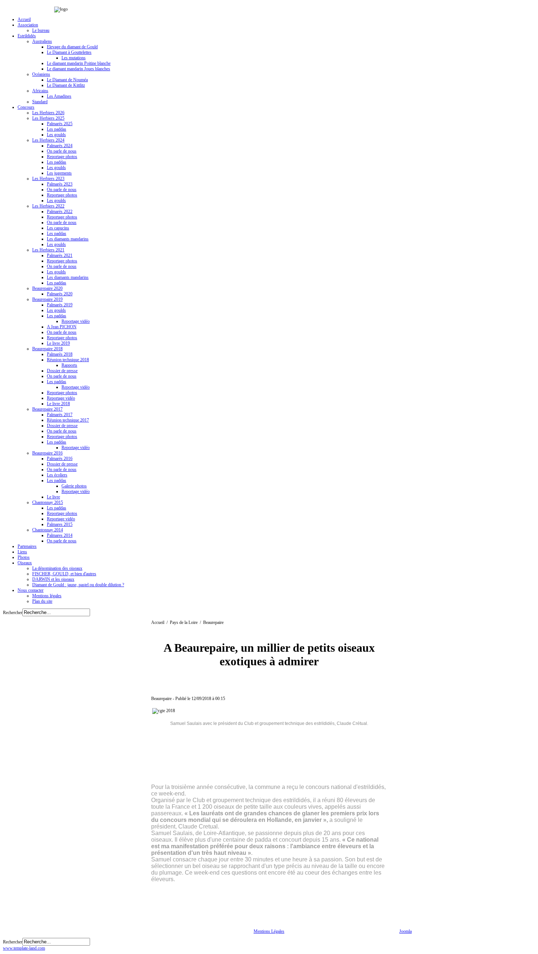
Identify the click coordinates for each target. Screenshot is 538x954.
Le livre (53, 497)
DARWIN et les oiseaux (53, 579)
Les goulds (56, 134)
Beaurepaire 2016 (47, 453)
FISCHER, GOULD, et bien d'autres (64, 573)
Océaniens (41, 74)
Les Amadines (59, 96)
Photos (24, 557)
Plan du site (42, 601)
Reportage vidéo (75, 321)
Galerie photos (74, 486)
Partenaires (27, 546)
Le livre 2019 (58, 343)
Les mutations (73, 57)
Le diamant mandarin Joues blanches (78, 68)
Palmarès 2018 (59, 354)
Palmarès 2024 (59, 145)
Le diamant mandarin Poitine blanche (79, 63)
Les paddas (56, 129)
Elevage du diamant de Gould (72, 46)
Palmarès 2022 (59, 211)
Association (28, 24)
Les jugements (59, 173)
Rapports (69, 365)
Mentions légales (46, 595)
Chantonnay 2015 (47, 502)
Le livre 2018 (58, 403)
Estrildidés (27, 35)
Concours (26, 107)
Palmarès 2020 (59, 293)
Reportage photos (62, 156)
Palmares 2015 (59, 524)
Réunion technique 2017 (68, 420)
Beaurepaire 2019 (47, 299)
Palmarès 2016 (59, 458)
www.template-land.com (24, 948)
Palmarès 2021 (59, 255)
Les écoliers (57, 475)
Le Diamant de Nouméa (67, 79)
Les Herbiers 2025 (48, 118)
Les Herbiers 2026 (48, 112)
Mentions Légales (269, 931)
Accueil (24, 19)
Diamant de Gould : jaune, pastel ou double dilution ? (78, 584)
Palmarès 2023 (59, 184)
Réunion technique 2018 (68, 359)
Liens (22, 551)
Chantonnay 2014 (47, 529)
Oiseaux (25, 562)
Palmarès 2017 (59, 414)
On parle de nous (61, 151)
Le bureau (40, 30)
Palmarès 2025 (59, 123)
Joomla (405, 931)
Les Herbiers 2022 (48, 206)
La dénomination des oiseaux (57, 568)
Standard (40, 101)
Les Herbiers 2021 (48, 249)
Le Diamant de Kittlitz (66, 85)
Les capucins (58, 228)
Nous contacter (31, 590)
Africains (40, 90)
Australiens (42, 41)
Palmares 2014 (59, 535)
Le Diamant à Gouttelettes (69, 52)
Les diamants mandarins (68, 239)
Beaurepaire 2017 (47, 409)
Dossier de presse (62, 370)
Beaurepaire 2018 (47, 348)
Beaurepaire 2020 (47, 288)
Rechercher (12, 612)
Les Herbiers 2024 (48, 140)
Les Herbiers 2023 (48, 178)
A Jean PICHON (61, 326)
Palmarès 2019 (59, 304)
